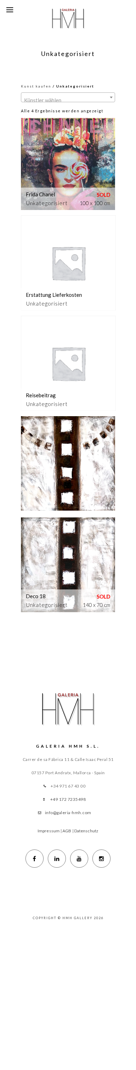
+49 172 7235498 (68, 799)
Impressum (49, 830)
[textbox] (68, 100)
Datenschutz (86, 830)
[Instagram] (101, 858)
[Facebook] (34, 858)
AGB (66, 830)
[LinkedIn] (57, 858)
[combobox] (68, 97)
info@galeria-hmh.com (68, 812)
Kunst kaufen (36, 86)
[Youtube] (79, 858)
